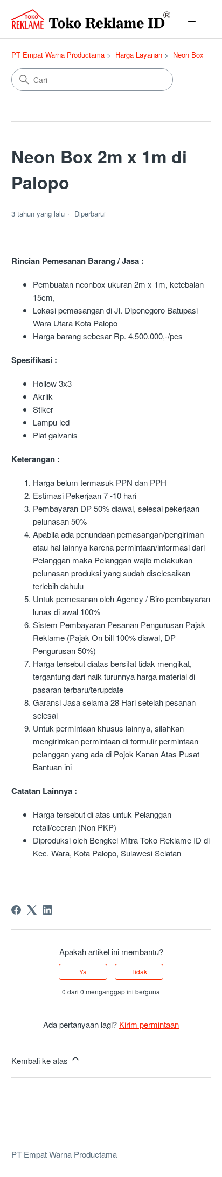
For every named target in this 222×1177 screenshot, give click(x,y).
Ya (83, 971)
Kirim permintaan (149, 1024)
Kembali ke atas (40, 1060)
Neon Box (188, 55)
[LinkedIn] (47, 910)
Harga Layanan (138, 55)
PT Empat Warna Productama (58, 55)
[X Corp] (32, 910)
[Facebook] (16, 910)
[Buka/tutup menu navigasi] (191, 19)
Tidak (139, 971)
